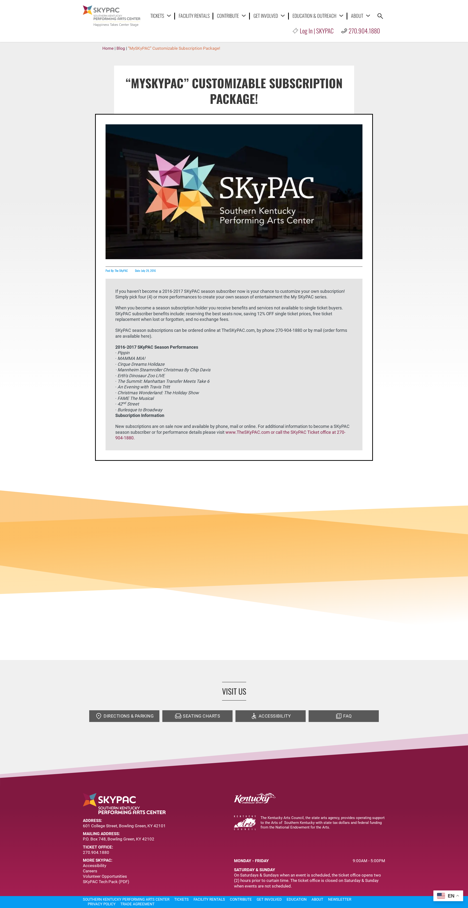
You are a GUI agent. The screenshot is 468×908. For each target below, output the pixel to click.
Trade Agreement (137, 904)
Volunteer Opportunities (105, 876)
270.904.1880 (364, 30)
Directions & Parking (129, 716)
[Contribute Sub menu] (243, 15)
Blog (121, 48)
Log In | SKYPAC (316, 30)
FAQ (347, 716)
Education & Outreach (314, 15)
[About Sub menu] (368, 15)
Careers (90, 871)
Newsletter (339, 899)
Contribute (228, 15)
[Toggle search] (380, 16)
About (357, 15)
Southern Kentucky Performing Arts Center (126, 899)
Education (297, 899)
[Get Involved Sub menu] (282, 15)
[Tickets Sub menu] (168, 15)
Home (108, 48)
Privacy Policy (102, 904)
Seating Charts (201, 716)
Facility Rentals (194, 15)
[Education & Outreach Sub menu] (341, 15)
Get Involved (266, 15)
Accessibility (275, 716)
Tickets (157, 15)
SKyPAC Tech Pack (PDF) (106, 881)
